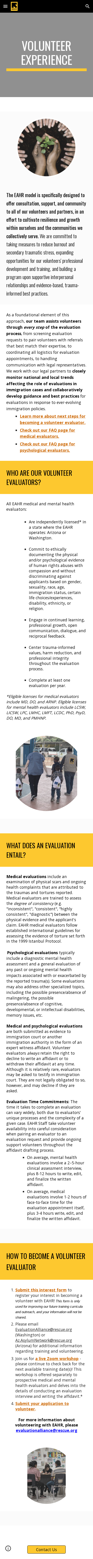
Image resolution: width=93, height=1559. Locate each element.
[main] (46, 55)
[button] (5, 6)
